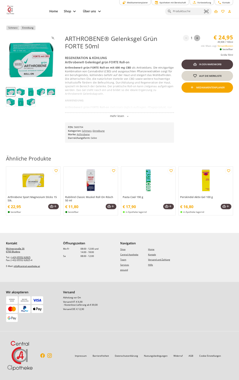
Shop (122, 249)
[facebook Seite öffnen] (42, 356)
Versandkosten (225, 45)
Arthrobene (83, 134)
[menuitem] (53, 11)
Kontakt (152, 254)
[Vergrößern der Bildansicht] (53, 38)
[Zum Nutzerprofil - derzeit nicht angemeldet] (229, 11)
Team (123, 259)
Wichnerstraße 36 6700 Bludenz (15, 250)
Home (151, 249)
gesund (124, 269)
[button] (206, 11)
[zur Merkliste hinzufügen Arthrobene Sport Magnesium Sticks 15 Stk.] (56, 171)
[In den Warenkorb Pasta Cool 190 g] (168, 206)
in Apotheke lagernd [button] (136, 212)
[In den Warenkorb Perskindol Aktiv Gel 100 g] (226, 206)
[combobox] (187, 12)
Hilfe (150, 264)
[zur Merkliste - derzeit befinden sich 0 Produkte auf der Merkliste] (222, 11)
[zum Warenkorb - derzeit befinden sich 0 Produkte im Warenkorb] (215, 11)
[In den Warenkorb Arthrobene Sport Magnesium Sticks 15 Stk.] (53, 206)
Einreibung (99, 130)
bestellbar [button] (228, 49)
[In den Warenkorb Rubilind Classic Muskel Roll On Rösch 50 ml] (111, 206)
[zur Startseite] (26, 10)
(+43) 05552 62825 (20, 257)
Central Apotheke (129, 254)
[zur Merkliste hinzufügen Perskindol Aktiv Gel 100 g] (228, 171)
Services (124, 264)
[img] (10, 92)
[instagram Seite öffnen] (49, 356)
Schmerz (86, 130)
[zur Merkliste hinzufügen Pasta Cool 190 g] (171, 171)
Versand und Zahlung (159, 259)
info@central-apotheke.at (27, 266)
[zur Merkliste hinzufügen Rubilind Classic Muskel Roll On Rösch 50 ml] (113, 171)
